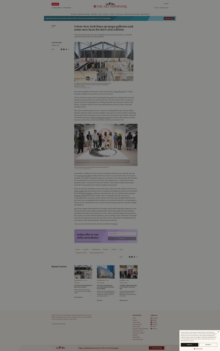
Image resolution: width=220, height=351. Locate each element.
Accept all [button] (189, 344)
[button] (199, 349)
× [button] (218, 332)
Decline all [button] (208, 344)
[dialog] (199, 340)
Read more (191, 340)
